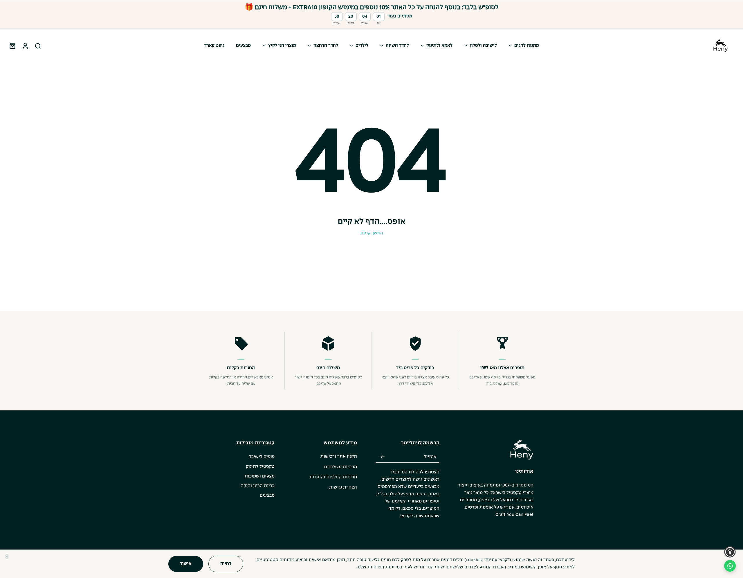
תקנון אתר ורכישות (338, 457)
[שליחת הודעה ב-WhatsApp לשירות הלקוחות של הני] (730, 566)
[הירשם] (382, 457)
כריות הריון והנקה (258, 486)
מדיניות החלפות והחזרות (333, 477)
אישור (186, 563)
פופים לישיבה (261, 457)
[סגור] (7, 556)
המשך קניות (371, 233)
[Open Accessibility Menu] (730, 552)
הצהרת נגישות (343, 487)
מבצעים (267, 495)
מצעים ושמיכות (260, 476)
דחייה (225, 563)
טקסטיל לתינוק (260, 467)
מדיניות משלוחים (340, 467)
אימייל (430, 457)
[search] (37, 45)
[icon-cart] (12, 45)
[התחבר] (25, 45)
